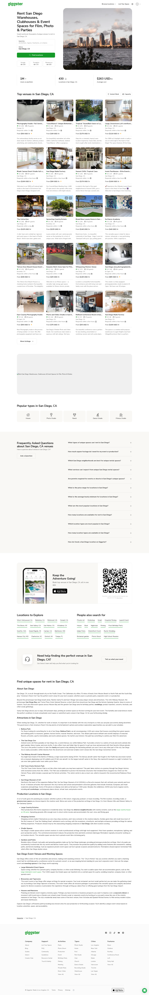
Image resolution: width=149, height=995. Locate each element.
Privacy (60, 990)
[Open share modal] (37, 102)
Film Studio (78, 955)
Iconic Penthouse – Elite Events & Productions (118, 171)
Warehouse (78, 971)
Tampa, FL (59, 636)
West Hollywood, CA (24, 620)
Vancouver (94, 965)
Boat (86, 626)
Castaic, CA (48, 631)
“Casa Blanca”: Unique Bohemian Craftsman (59, 123)
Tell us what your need (114, 659)
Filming (103, 626)
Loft (108, 958)
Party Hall (110, 961)
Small (100, 620)
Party (59, 945)
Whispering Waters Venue (86, 267)
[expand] (131, 488)
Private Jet (81, 620)
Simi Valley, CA (35, 626)
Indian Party (81, 631)
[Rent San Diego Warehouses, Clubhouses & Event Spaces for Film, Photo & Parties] (74, 374)
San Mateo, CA (49, 626)
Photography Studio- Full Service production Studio (30, 123)
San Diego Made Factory (55, 171)
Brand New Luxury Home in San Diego (89, 219)
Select (27, 955)
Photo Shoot (96, 636)
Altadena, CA (62, 626)
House (79, 626)
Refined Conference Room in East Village (89, 315)
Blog (26, 948)
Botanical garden (83, 636)
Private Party (62, 968)
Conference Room (113, 955)
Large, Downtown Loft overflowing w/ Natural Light (118, 123)
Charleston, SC (36, 636)
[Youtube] (119, 933)
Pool (75, 952)
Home (76, 948)
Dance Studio (78, 965)
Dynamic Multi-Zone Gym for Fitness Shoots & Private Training (59, 267)
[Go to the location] (30, 110)
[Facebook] (106, 933)
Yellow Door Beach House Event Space (30, 267)
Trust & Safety (46, 961)
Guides (27, 952)
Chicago (93, 955)
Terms (54, 990)
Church (76, 961)
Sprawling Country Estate (56, 219)
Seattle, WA (21, 631)
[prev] (19, 110)
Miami (93, 958)
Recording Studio (80, 968)
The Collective (23, 219)
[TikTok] (114, 933)
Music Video (62, 971)
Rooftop (110, 952)
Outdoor (110, 948)
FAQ (43, 948)
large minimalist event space (31, 872)
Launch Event (124, 620)
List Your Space (123, 4)
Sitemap (67, 990)
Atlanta (93, 952)
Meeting (60, 965)
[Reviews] (123, 933)
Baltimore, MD (60, 631)
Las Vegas (94, 971)
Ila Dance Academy (112, 219)
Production (61, 952)
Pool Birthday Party (115, 626)
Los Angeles (95, 945)
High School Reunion (111, 636)
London (93, 961)
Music (109, 945)
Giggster (20, 918)
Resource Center (47, 958)
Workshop (91, 620)
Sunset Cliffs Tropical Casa (86, 171)
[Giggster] (15, 4)
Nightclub (94, 626)
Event (60, 955)
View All (61, 974)
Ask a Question (26, 456)
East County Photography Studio (30, 315)
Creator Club (29, 958)
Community (45, 952)
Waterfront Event (94, 631)
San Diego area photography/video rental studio (118, 267)
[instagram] (110, 933)
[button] (144, 990)
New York (94, 948)
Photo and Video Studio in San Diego (59, 315)
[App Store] (60, 591)
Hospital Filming (110, 620)
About (27, 945)
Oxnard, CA (64, 620)
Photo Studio (78, 945)
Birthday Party (62, 958)
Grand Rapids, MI (35, 631)
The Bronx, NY (22, 626)
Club (75, 958)
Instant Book (114, 94)
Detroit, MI (49, 636)
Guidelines (45, 955)
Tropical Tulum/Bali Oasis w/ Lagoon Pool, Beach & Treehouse (89, 123)
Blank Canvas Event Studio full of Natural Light (30, 171)
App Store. (120, 598)
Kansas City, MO (22, 636)
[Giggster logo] (32, 933)
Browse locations (108, 4)
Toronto (93, 968)
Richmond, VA (52, 620)
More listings (25, 341)
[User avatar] (137, 4)
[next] (41, 110)
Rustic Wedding (109, 631)
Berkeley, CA (40, 620)
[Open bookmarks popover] (41, 102)
